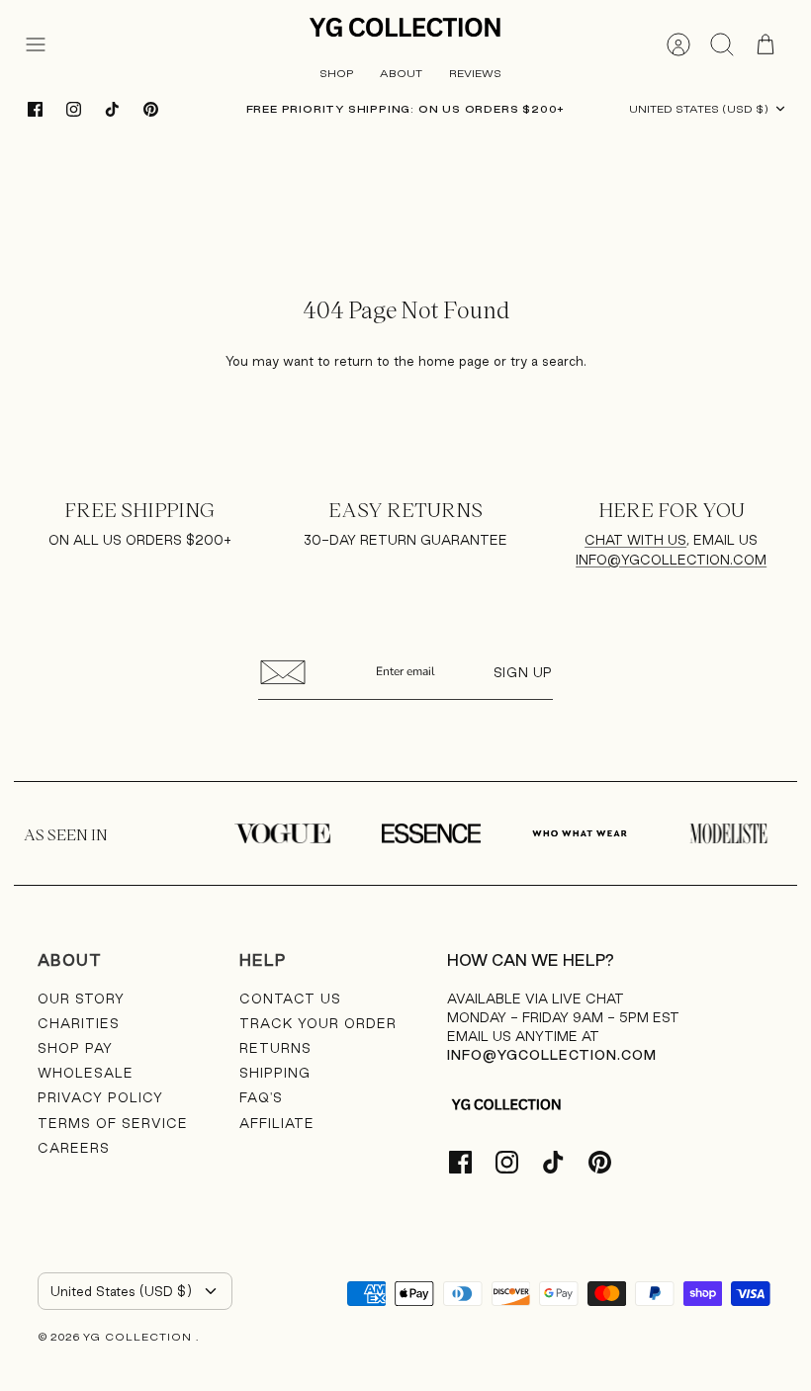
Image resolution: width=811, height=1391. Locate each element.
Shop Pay (75, 1048)
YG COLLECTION (139, 1337)
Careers (74, 1148)
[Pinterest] (151, 109)
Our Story (81, 998)
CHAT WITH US (635, 540)
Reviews (475, 73)
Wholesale (86, 1073)
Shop (336, 73)
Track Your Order (318, 1023)
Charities (79, 1023)
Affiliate (277, 1123)
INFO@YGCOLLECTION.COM (671, 559)
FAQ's (261, 1097)
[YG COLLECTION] (405, 28)
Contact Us (290, 998)
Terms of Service (113, 1123)
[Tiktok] (112, 109)
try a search (547, 361)
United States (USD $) (698, 109)
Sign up (523, 672)
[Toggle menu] (45, 44)
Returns (275, 1048)
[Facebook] (35, 109)
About (401, 73)
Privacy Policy (100, 1097)
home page (454, 361)
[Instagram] (73, 109)
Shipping (275, 1073)
